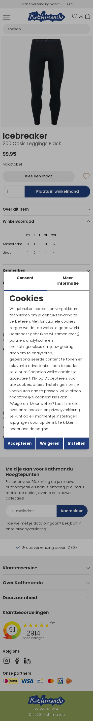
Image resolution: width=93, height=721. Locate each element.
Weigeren (49, 443)
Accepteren (19, 443)
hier (67, 403)
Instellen (76, 443)
